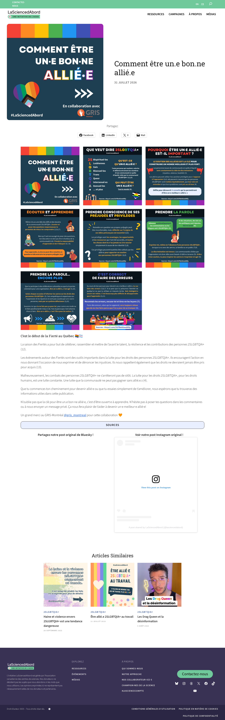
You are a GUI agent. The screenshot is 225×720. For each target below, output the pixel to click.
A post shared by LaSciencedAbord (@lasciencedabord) (156, 527)
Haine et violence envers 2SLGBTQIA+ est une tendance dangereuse (63, 621)
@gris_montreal (75, 415)
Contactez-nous (195, 674)
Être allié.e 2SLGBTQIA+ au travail (112, 617)
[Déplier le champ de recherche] (211, 4)
